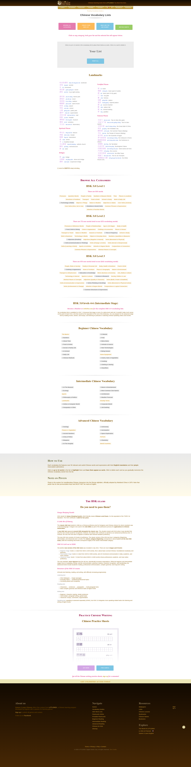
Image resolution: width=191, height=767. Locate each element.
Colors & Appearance (89, 229)
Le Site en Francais (145, 731)
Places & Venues (120, 229)
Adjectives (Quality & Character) (94, 279)
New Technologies (107, 348)
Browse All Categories (67, 26)
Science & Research (102, 276)
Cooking (104, 361)
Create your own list (86, 26)
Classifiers (104, 368)
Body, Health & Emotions (107, 266)
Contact (103, 746)
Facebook (27, 715)
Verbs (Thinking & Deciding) (96, 283)
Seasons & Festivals (95, 233)
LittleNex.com (88, 309)
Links (140, 709)
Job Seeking (105, 407)
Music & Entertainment (108, 387)
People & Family (86, 196)
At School (66, 351)
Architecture (105, 394)
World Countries (105, 443)
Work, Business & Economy (106, 273)
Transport (86, 199)
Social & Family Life (69, 348)
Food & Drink (95, 199)
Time (115, 196)
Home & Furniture (88, 269)
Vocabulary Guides (98, 709)
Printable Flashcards (98, 716)
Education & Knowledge (87, 273)
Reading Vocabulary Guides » (95, 11)
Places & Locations (125, 196)
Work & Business (66, 236)
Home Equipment (105, 354)
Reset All (95, 61)
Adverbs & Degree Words (101, 246)
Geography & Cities (69, 407)
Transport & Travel (67, 233)
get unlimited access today (95, 681)
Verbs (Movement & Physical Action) (119, 283)
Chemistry (104, 440)
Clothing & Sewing (107, 364)
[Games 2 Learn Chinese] (72, 3)
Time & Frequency (111, 233)
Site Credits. (113, 749)
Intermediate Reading (99, 721)
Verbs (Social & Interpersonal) (117, 243)
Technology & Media (67, 203)
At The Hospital (68, 443)
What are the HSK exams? (105, 26)
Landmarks (65, 400)
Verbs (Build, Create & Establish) (117, 279)
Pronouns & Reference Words (74, 226)
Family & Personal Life (90, 266)
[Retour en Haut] (183, 727)
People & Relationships (93, 226)
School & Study (107, 199)
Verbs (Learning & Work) (69, 246)
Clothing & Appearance (73, 269)
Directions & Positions (73, 199)
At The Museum (68, 387)
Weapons (66, 440)
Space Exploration (107, 433)
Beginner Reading (98, 719)
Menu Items (105, 341)
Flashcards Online (98, 714)
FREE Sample (105, 667)
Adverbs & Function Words (95, 209)
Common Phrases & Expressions (115, 206)
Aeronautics (105, 430)
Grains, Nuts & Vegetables (109, 358)
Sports (64, 394)
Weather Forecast (107, 397)
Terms (87, 746)
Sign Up (174, 707)
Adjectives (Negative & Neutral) (93, 239)
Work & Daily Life (119, 199)
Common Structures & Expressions (96, 289)
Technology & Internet (72, 276)
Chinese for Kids (97, 726)
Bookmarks (142, 714)
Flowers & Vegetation (69, 430)
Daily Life (66, 354)
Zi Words (104, 334)
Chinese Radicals (68, 358)
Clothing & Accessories (105, 229)
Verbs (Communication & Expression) (72, 283)
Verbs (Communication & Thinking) (76, 243)
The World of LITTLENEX (147, 728)
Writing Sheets (124, 27)
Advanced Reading (98, 724)
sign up (105, 676)
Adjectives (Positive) (74, 239)
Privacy (92, 746)
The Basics (65, 334)
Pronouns (63, 196)
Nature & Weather (95, 203)
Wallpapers (142, 707)
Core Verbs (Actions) (124, 203)
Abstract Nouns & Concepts (107, 249)
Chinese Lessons (144, 711)
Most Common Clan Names (110, 390)
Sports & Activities (85, 246)
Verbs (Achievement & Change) (74, 286)
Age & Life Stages (109, 226)
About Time (67, 341)
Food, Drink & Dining (73, 229)
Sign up (18, 712)
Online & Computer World (71, 404)
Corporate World (106, 404)
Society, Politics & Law (118, 276)
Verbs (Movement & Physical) (115, 239)
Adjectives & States (109, 203)
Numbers (66, 337)
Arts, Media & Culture (124, 273)
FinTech (102, 437)
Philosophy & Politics (70, 397)
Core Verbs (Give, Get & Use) (74, 206)
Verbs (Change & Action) (98, 243)
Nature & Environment (119, 269)
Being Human (105, 351)
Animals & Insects (107, 344)
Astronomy (104, 427)
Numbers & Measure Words (102, 196)
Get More (86, 667)
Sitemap (95, 728)
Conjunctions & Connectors (121, 246)
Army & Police (67, 437)
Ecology (65, 390)
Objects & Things (81, 203)
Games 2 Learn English (146, 733)
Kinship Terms (104, 400)
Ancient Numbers (68, 433)
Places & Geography (103, 269)
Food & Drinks (67, 344)
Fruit (102, 337)
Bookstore (142, 719)
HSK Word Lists (97, 711)
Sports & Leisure (87, 276)
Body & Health (121, 226)
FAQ (98, 746)
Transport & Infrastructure (68, 273)
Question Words (73, 196)
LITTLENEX (110, 3)
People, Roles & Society (72, 266)
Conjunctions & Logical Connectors (115, 286)
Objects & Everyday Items (98, 236)
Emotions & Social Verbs (95, 206)
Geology (66, 427)
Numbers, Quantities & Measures (119, 236)
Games (94, 707)
